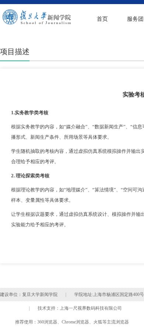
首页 (102, 19)
